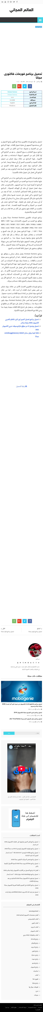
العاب (36, 975)
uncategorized (33, 911)
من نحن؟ (7, 1007)
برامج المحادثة (34, 939)
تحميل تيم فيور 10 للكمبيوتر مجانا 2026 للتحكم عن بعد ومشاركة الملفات (23, 879)
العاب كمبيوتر (34, 931)
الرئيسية (40, 1007)
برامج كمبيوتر (38, 27)
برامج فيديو (35, 963)
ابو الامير (38, 82)
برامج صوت (35, 959)
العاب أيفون (35, 923)
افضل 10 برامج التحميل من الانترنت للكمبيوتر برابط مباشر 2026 (21, 870)
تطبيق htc (35, 979)
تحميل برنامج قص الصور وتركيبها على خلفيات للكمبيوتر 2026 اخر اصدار (21, 843)
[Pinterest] (28, 662)
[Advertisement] (21, 50)
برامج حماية (35, 955)
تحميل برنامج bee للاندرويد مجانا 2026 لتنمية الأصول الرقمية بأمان (21, 865)
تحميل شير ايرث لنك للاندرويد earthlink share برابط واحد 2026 (21, 893)
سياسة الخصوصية (32, 1007)
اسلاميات (35, 971)
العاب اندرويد (34, 927)
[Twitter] (20, 662)
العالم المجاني (21, 10)
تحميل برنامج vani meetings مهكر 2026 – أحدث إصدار (22, 874)
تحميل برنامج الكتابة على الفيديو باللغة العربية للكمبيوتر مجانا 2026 (21, 886)
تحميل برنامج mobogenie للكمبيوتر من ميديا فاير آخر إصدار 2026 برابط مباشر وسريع (22, 705)
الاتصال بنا (38, 1010)
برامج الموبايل (34, 943)
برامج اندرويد (34, 947)
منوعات (36, 995)
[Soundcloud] (25, 662)
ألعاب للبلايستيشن (33, 919)
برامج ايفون (35, 951)
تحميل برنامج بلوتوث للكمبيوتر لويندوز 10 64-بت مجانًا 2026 (21, 849)
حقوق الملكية (14, 1007)
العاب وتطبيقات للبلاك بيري (30, 935)
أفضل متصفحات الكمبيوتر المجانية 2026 (27, 915)
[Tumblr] (23, 662)
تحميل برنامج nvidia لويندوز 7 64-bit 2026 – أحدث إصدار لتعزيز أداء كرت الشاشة (22, 854)
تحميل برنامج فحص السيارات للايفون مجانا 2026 (24, 859)
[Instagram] (33, 662)
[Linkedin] (30, 662)
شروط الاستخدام (22, 1007)
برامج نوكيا (35, 983)
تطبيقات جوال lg (33, 987)
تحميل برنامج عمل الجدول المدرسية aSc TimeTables (25, 719)
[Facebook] (36, 662)
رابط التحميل (20, 386)
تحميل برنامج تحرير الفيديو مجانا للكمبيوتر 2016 (28, 713)
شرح (37, 991)
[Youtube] (17, 662)
